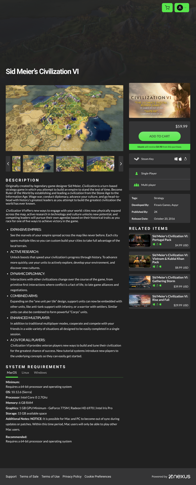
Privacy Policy (72, 476)
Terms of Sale (29, 476)
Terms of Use (51, 476)
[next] (121, 164)
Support (11, 476)
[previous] (8, 164)
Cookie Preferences (98, 476)
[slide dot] (38, 163)
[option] (64, 118)
